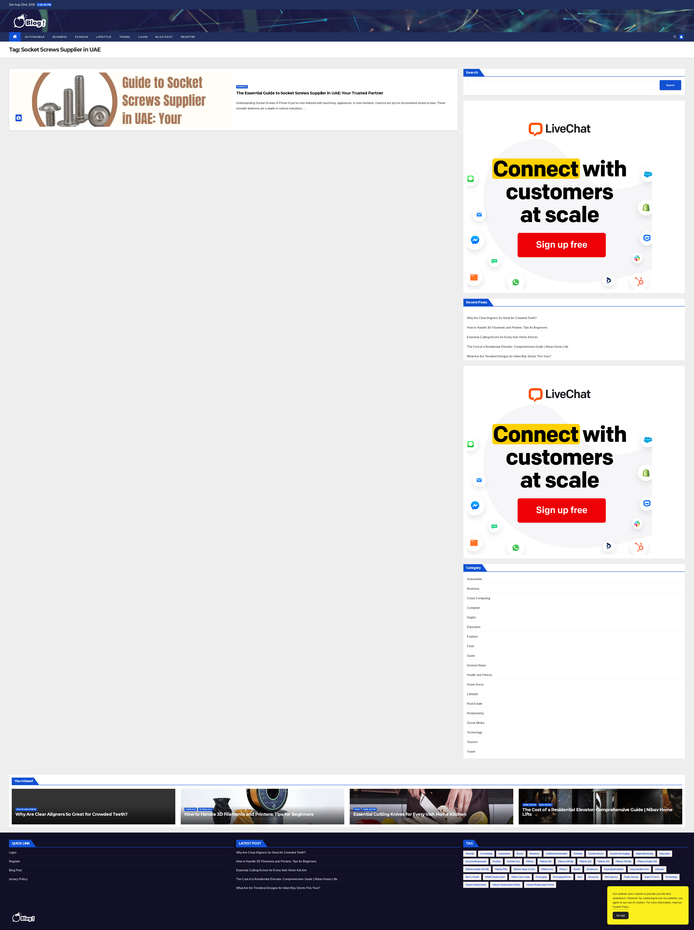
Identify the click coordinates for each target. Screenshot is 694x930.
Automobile (35, 37)
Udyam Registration (476, 885)
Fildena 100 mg (565, 861)
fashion (496, 861)
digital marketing (644, 853)
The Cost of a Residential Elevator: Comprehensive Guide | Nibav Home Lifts (517, 346)
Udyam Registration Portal (540, 885)
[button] (674, 36)
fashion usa (513, 861)
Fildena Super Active (524, 869)
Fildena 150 (603, 861)
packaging (541, 877)
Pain (579, 877)
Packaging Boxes (562, 877)
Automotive (504, 853)
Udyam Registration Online (506, 885)
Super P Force (651, 877)
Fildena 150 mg (623, 861)
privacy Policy (18, 879)
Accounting (486, 853)
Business (60, 37)
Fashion (81, 37)
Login (143, 37)
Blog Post (164, 37)
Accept (620, 915)
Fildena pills (501, 869)
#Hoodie (470, 853)
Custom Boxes (596, 853)
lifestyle (659, 869)
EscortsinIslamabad (476, 861)
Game (471, 655)
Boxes (520, 853)
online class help (520, 877)
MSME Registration (495, 877)
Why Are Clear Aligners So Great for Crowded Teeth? (502, 318)
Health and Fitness (479, 674)
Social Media (475, 722)
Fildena (530, 861)
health (576, 869)
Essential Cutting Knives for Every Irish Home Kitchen (502, 337)
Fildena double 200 (647, 861)
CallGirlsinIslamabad (556, 853)
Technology (474, 732)
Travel (124, 37)
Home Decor (475, 684)
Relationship (475, 713)
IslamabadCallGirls (614, 869)
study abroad (631, 877)
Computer (473, 607)
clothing (577, 853)
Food (470, 646)
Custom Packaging (619, 853)
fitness (563, 869)
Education (473, 627)
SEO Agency (611, 877)
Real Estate (474, 703)
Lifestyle (103, 37)
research (593, 877)
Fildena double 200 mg (477, 869)
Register (188, 37)
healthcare (592, 869)
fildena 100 (546, 861)
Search (472, 73)
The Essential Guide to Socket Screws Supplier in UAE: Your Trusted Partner (309, 93)
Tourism (472, 742)
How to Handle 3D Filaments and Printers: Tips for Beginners (507, 327)
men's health (472, 877)
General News (476, 665)
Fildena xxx (547, 869)
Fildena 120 (585, 861)
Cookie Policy (621, 906)
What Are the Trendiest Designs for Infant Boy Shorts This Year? (509, 356)
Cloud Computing (478, 598)
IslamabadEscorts (639, 869)
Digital (471, 617)
